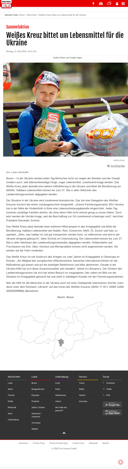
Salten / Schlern (38, 407)
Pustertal (35, 401)
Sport (10, 413)
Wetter (81, 389)
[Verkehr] (101, 4)
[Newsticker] (93, 4)
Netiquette (93, 443)
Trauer (82, 383)
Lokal (10, 383)
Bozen (34, 383)
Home (22, 15)
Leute (57, 383)
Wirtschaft (31, 15)
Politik (10, 401)
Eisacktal (35, 395)
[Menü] (124, 3)
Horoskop (83, 401)
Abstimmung (60, 395)
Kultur (57, 389)
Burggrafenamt (38, 389)
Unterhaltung (13, 420)
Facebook (110, 383)
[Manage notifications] (120, 462)
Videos (58, 401)
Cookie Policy (78, 443)
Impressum (23, 443)
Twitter (109, 389)
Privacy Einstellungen (58, 443)
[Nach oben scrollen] (64, 433)
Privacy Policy (39, 443)
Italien (10, 389)
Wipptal (35, 429)
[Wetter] (109, 4)
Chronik (11, 395)
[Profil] (117, 4)
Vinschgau (36, 423)
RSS (108, 395)
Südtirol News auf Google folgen (67, 58)
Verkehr (82, 395)
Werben (105, 443)
